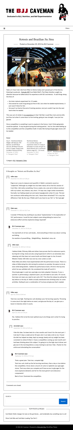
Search (8, 396)
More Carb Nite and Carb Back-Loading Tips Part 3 (21, 418)
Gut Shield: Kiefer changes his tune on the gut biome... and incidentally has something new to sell (36, 414)
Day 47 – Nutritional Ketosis (55, 151)
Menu (67, 28)
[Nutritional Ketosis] (37, 147)
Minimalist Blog (41, 427)
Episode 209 (25, 92)
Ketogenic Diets (21, 160)
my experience (29, 115)
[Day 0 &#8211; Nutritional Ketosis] (16, 147)
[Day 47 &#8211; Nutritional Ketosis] (56, 145)
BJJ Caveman (48, 44)
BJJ (14, 160)
